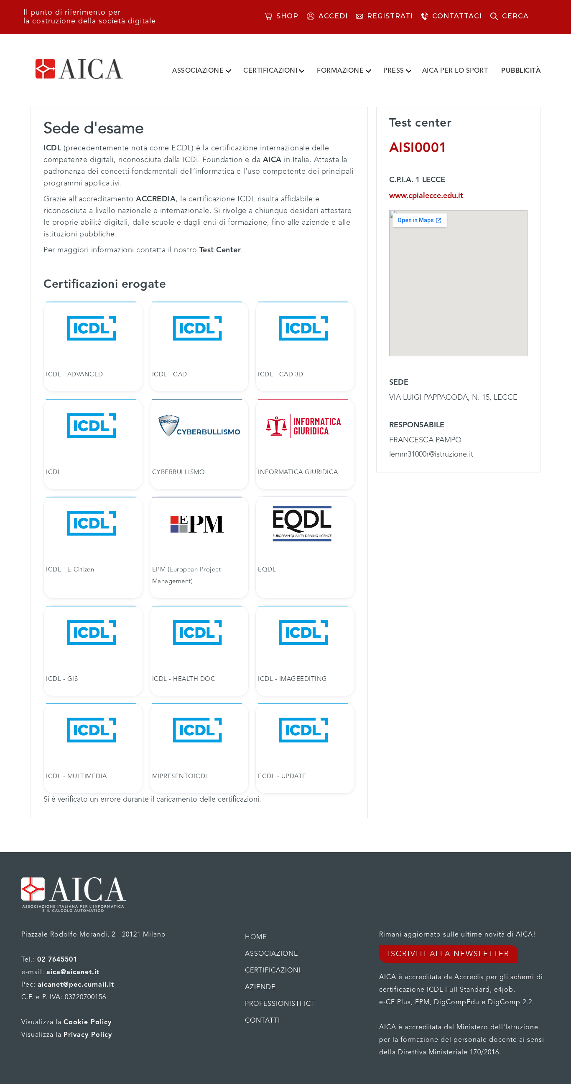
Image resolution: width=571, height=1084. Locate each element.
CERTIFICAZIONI (270, 71)
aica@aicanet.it (72, 972)
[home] (92, 69)
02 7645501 (57, 960)
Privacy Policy (88, 1035)
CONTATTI (262, 1021)
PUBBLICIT (521, 71)
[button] (201, 69)
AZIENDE (260, 987)
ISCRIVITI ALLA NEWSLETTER (449, 954)
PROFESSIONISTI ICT (280, 1004)
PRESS (393, 71)
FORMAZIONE (340, 71)
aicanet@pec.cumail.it (76, 985)
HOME (256, 937)
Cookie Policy (88, 1022)
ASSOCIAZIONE (198, 71)
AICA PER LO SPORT (455, 71)
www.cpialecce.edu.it (426, 196)
